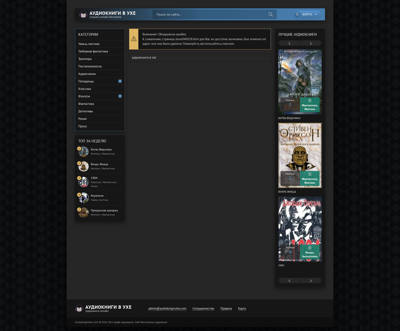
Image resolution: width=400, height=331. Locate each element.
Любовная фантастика (93, 51)
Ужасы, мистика (88, 44)
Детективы (85, 111)
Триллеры (85, 59)
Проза (82, 126)
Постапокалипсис (90, 66)
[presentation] (289, 43)
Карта (242, 308)
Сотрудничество (203, 308)
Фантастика (86, 104)
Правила (226, 308)
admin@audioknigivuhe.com (167, 308)
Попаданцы (86, 81)
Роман (82, 119)
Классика (84, 89)
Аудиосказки (87, 74)
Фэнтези (84, 96)
